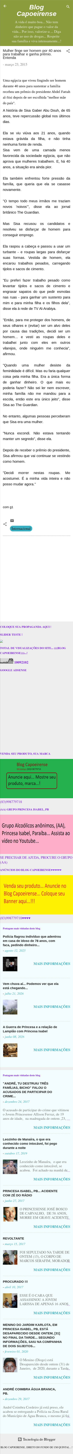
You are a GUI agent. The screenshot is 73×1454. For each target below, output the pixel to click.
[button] (68, 51)
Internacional (21, 528)
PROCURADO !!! (15, 1281)
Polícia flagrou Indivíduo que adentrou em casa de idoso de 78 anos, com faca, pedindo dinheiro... (32, 941)
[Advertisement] (36, 579)
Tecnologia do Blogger (38, 1439)
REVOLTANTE (13, 1238)
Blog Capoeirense (37, 10)
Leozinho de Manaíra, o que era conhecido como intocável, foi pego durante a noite (30, 1144)
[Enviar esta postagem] (12, 521)
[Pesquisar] (68, 7)
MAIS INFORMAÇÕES (51, 963)
